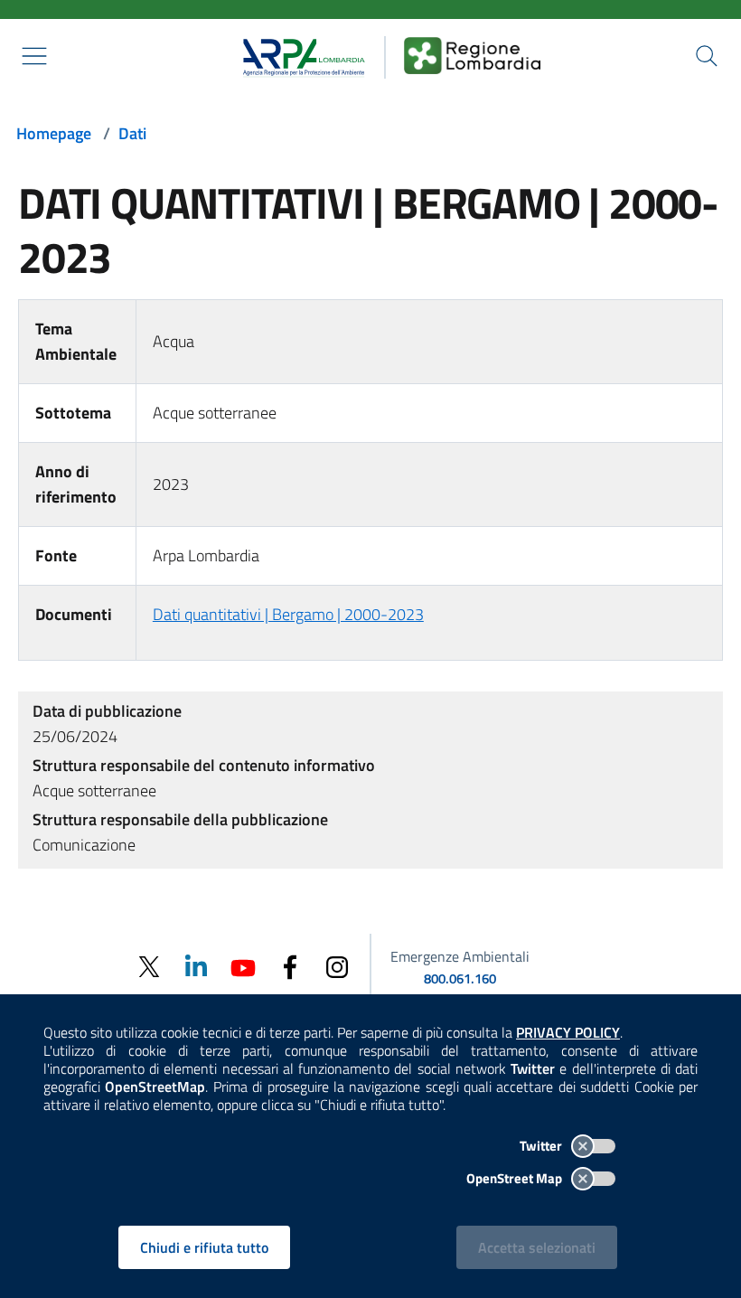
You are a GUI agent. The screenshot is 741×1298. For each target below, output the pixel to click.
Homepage (53, 133)
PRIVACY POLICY (568, 1032)
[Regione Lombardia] (472, 55)
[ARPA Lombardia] (298, 55)
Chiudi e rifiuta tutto (204, 1247)
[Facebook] (290, 965)
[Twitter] (149, 966)
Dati (132, 133)
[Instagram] (337, 965)
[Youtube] (243, 965)
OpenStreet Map (515, 1178)
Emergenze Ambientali (460, 956)
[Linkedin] (196, 965)
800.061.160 (460, 978)
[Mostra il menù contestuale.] (34, 56)
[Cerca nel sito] (707, 56)
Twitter (542, 1145)
